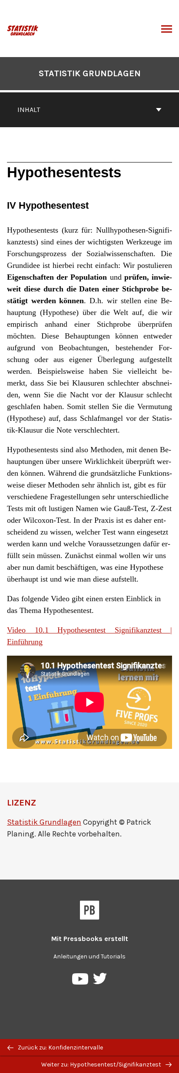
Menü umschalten (166, 29)
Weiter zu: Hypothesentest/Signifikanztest (101, 1064)
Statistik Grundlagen (90, 73)
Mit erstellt (89, 938)
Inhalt (28, 109)
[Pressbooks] (89, 911)
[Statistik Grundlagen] (23, 29)
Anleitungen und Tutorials (89, 956)
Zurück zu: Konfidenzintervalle (60, 1047)
